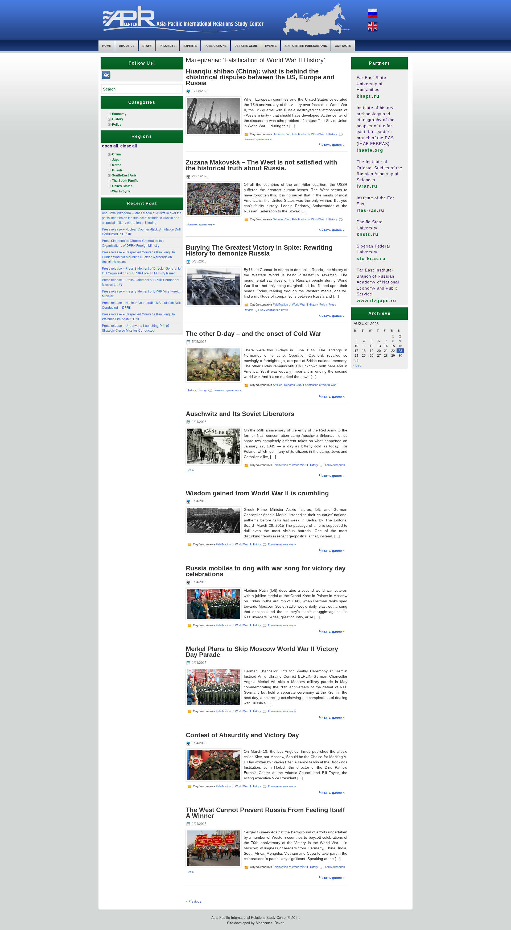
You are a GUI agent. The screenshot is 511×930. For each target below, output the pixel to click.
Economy (119, 113)
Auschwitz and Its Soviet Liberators (240, 413)
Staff (147, 46)
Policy (116, 124)
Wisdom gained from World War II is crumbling (257, 493)
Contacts (343, 46)
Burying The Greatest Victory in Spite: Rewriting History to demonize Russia (259, 250)
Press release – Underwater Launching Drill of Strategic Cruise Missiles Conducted (135, 327)
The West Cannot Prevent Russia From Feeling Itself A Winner (265, 812)
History (117, 119)
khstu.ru (367, 234)
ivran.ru (367, 186)
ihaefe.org (370, 150)
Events (271, 46)
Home (106, 46)
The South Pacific (125, 180)
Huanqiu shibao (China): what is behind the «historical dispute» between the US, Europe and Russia (260, 77)
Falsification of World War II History (314, 134)
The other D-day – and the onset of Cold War (253, 333)
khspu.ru (368, 96)
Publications (215, 46)
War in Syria (121, 191)
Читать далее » (332, 144)
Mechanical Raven (270, 922)
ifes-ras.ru (370, 210)
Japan (116, 159)
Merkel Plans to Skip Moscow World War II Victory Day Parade (262, 651)
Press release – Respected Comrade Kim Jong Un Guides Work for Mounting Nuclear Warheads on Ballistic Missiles (138, 257)
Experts (190, 46)
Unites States (122, 185)
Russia (117, 170)
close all (128, 146)
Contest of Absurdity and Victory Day (242, 735)
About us (126, 46)
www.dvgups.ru (377, 300)
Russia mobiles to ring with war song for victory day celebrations (265, 571)
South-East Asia (124, 175)
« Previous (193, 901)
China (116, 154)
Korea (116, 164)
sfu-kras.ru (371, 258)
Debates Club (245, 46)
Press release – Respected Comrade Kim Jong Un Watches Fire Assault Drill (138, 316)
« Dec (357, 365)
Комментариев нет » (257, 139)
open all (110, 146)
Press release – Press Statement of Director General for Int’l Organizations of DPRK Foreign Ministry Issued (142, 270)
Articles (277, 384)
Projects (167, 46)
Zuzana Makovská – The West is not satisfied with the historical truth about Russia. (261, 165)
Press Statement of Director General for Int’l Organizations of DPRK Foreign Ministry (133, 243)
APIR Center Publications (306, 46)
